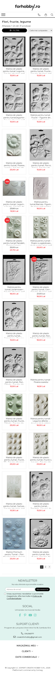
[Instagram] (35, 615)
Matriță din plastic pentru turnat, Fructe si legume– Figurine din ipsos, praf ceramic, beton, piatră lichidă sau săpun (41, 459)
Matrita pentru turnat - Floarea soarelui (40, 381)
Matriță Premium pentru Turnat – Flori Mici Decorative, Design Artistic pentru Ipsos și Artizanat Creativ (14, 554)
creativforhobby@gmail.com (29, 637)
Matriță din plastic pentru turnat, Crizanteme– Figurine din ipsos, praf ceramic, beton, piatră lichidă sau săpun (14, 335)
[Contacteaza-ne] (39, 14)
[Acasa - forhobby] (27, 7)
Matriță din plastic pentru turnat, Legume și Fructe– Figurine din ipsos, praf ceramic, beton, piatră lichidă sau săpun (14, 204)
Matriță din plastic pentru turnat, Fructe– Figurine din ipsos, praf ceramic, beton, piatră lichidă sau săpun (41, 71)
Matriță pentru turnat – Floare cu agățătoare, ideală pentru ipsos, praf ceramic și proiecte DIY (41, 242)
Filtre (15, 30)
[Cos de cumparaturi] (46, 14)
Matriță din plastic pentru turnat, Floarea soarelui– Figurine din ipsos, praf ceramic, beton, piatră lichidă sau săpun (14, 165)
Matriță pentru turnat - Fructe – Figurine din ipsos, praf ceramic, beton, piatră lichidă (40, 117)
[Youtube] (30, 615)
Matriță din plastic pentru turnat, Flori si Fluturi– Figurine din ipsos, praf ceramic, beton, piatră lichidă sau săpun (41, 165)
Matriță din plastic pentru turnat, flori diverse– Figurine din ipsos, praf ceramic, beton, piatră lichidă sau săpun (41, 554)
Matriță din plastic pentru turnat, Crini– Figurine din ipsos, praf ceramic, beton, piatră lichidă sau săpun (41, 289)
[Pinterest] (25, 615)
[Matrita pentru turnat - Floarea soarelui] (41, 362)
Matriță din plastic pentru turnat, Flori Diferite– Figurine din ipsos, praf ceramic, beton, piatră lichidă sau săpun (14, 381)
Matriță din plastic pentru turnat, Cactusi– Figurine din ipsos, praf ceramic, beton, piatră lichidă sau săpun (14, 505)
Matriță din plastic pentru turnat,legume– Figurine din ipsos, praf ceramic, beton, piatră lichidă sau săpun (14, 117)
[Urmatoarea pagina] (49, 567)
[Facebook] (20, 615)
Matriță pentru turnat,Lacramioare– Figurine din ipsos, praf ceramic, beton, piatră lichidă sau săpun (14, 289)
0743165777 (29, 634)
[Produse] (3, 15)
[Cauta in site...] (52, 14)
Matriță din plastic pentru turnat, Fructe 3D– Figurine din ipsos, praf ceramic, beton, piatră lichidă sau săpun (14, 459)
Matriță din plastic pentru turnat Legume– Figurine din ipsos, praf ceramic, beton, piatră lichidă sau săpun (14, 71)
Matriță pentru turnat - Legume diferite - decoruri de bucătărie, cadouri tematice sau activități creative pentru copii (40, 420)
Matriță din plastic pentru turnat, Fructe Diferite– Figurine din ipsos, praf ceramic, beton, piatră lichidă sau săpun (14, 420)
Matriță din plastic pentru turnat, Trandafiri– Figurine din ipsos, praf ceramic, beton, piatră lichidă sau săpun (41, 505)
